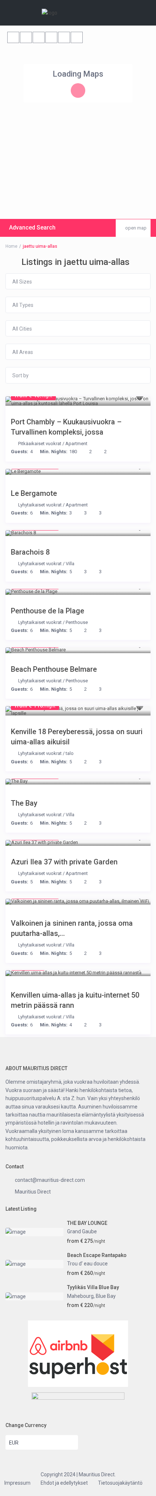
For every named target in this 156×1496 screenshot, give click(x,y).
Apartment (76, 443)
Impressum (17, 1483)
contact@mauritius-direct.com (50, 1180)
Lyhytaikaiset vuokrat (40, 505)
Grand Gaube (82, 1231)
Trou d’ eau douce (87, 1263)
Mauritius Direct (33, 1192)
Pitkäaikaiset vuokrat (39, 443)
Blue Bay (106, 1296)
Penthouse (77, 622)
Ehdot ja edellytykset (64, 1483)
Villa (70, 563)
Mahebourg (80, 1296)
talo (70, 753)
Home (11, 246)
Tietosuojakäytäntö (120, 1483)
